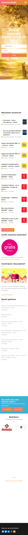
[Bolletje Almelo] (6, 427)
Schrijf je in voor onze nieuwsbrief (14, 481)
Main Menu (25, 2)
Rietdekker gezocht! (6, 314)
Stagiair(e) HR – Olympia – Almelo (10, 348)
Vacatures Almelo (8, 2)
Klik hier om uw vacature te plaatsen (10, 259)
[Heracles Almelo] (21, 427)
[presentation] (1, 432)
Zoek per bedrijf (17, 409)
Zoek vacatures (6, 409)
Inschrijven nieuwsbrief (7, 294)
